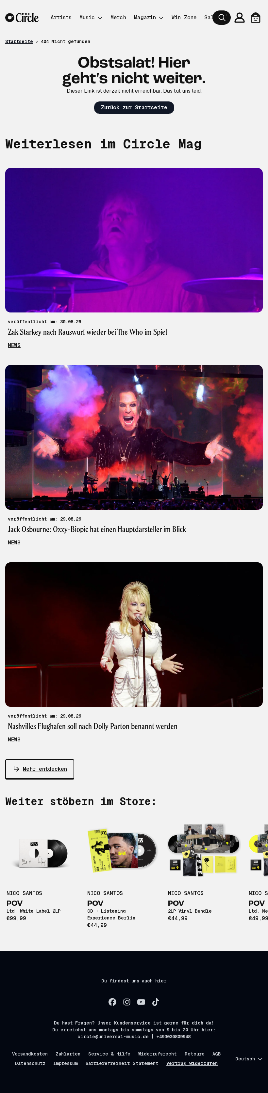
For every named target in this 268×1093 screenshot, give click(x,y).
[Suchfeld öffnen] (221, 18)
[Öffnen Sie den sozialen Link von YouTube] (141, 1002)
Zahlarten (68, 1053)
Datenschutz (30, 1063)
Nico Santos (24, 893)
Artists (61, 17)
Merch (118, 17)
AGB (216, 1053)
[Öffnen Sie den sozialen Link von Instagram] (127, 1002)
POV (15, 904)
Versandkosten (30, 1053)
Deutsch (245, 1058)
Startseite (19, 41)
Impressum (65, 1063)
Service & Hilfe (109, 1053)
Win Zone (184, 17)
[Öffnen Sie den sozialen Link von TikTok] (155, 1002)
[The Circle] (22, 18)
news (14, 345)
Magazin (145, 17)
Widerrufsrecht (157, 1053)
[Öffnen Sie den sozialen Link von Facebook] (112, 1002)
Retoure (195, 1053)
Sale (210, 17)
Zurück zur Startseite (134, 107)
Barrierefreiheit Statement (122, 1063)
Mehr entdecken (45, 769)
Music (87, 17)
